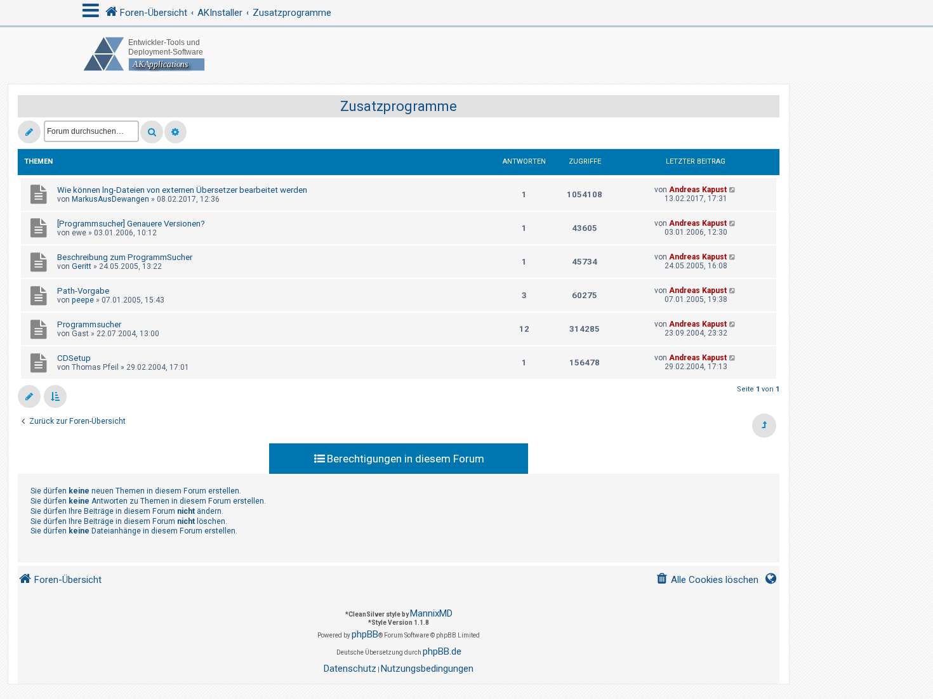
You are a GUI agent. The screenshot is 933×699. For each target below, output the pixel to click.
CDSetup (74, 358)
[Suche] (151, 132)
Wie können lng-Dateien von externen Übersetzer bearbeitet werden (182, 190)
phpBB (365, 634)
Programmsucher (89, 324)
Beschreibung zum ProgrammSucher (124, 257)
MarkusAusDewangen (110, 199)
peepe (83, 300)
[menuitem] (707, 580)
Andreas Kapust (698, 189)
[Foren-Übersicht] (466, 54)
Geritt (81, 266)
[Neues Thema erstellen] (29, 132)
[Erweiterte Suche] (175, 132)
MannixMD (431, 613)
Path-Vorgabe (83, 291)
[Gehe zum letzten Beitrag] (733, 189)
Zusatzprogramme (398, 106)
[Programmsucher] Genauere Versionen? (131, 223)
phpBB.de (442, 651)
